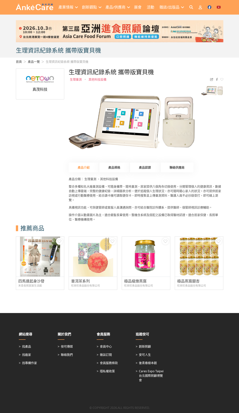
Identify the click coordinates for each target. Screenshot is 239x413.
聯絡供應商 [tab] (177, 167)
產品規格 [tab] (114, 167)
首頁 (19, 62)
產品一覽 (34, 62)
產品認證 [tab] (145, 167)
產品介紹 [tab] (84, 167)
